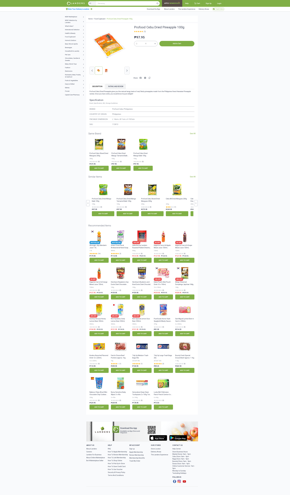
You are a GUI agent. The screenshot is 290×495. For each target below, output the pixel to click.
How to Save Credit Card (117, 466)
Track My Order (134, 461)
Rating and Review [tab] (115, 86)
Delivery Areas (156, 452)
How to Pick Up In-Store (116, 463)
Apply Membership (136, 452)
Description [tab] (97, 86)
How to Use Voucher (115, 469)
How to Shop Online (115, 460)
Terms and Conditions (116, 475)
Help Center (176, 449)
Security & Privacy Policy (116, 472)
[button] (157, 3)
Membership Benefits (137, 458)
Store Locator (156, 449)
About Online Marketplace (95, 458)
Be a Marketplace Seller (94, 460)
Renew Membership (136, 455)
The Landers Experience (159, 455)
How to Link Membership (117, 458)
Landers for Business (94, 455)
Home (90, 19)
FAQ (109, 449)
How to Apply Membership (117, 452)
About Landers (91, 449)
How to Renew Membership (118, 455)
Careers (89, 452)
